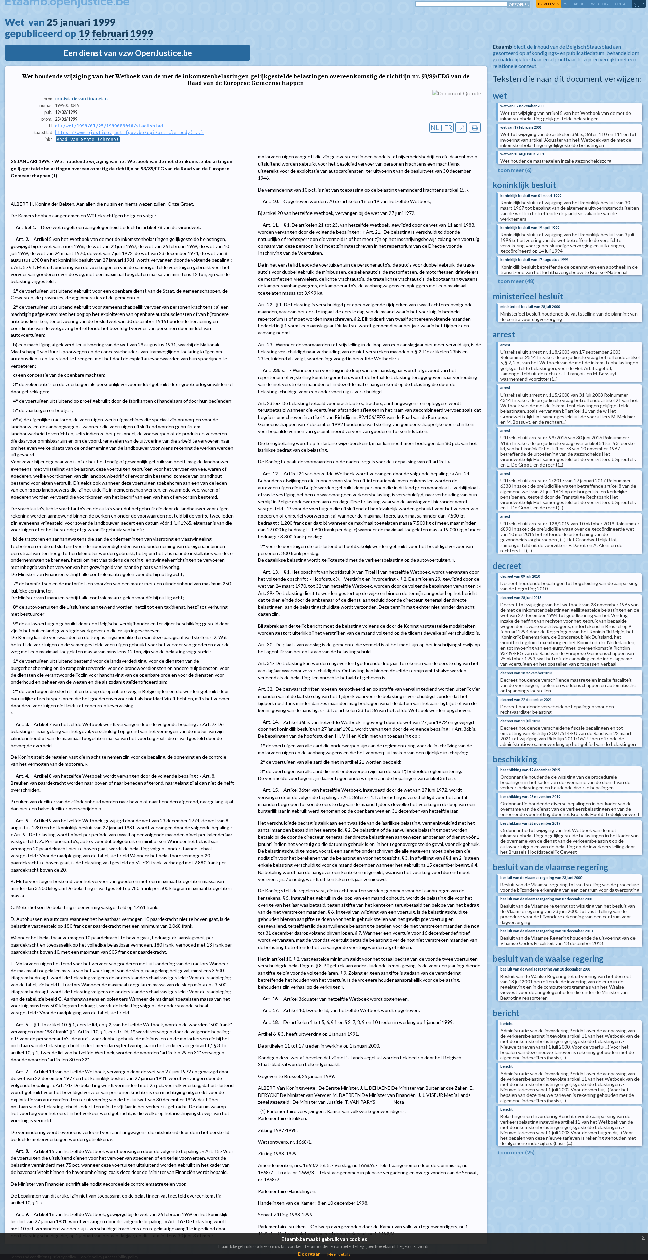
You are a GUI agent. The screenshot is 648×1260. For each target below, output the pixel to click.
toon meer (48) (516, 281)
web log (599, 4)
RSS (566, 4)
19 (84, 33)
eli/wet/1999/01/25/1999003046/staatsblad (109, 125)
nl (636, 4)
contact (621, 4)
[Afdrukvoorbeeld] (475, 127)
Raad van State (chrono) (88, 139)
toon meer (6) (515, 170)
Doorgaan (309, 1254)
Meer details (338, 1254)
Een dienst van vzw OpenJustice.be (127, 53)
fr (642, 4)
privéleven (548, 4)
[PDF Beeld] (461, 127)
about (580, 4)
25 (52, 22)
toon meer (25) (516, 1152)
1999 (103, 22)
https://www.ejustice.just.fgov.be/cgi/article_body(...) (129, 132)
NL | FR (441, 127)
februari (110, 33)
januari (75, 22)
